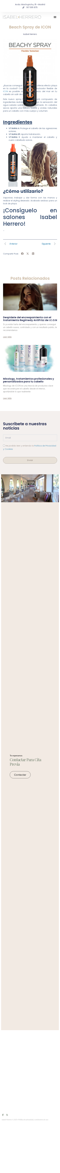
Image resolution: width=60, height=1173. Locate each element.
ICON (6, 91)
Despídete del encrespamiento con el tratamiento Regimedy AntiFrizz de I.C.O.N (30, 319)
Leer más (7, 337)
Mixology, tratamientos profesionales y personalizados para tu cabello (28, 380)
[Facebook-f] (3, 1115)
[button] (55, 17)
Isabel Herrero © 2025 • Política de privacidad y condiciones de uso (25, 1120)
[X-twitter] (7, 1115)
